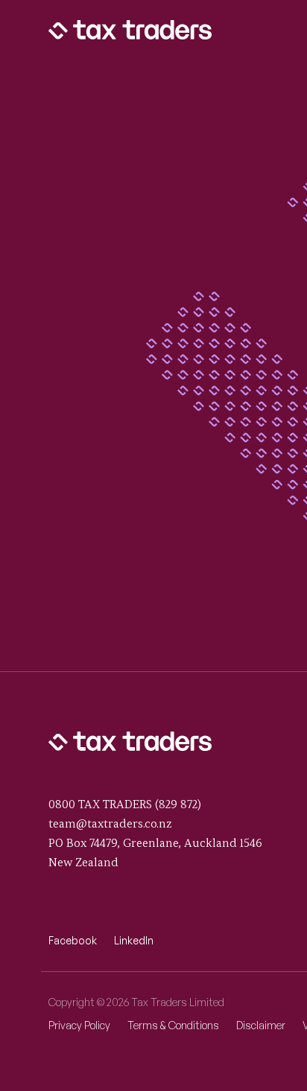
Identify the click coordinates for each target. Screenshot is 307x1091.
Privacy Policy (79, 1025)
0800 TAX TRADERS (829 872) (124, 805)
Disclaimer (260, 1025)
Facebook (72, 940)
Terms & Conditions (173, 1025)
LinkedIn (134, 940)
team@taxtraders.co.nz (110, 824)
